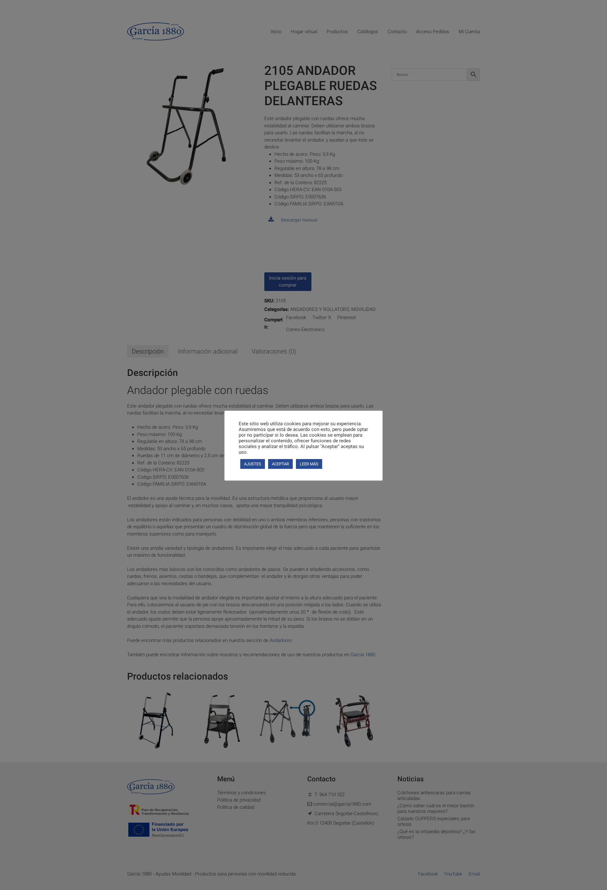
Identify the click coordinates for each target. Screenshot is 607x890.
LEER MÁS (309, 464)
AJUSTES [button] (252, 464)
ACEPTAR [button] (280, 464)
